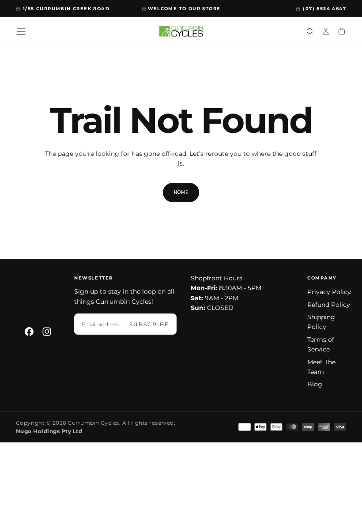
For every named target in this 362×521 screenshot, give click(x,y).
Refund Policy (328, 305)
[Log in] (325, 32)
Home (181, 192)
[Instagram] (46, 331)
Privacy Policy (329, 292)
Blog (314, 384)
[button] (21, 31)
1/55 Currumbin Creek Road (66, 8)
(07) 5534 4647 (324, 8)
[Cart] (341, 32)
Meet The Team (321, 367)
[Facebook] (29, 331)
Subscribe (149, 324)
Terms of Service (320, 344)
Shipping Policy (321, 322)
